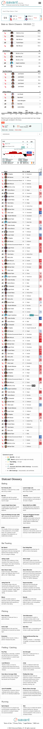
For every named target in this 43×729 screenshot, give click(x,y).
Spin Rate (25, 627)
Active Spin (5, 627)
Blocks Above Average (29, 688)
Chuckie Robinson (12, 215)
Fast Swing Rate (27, 547)
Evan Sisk (20, 104)
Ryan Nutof (20, 97)
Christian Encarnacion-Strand (15, 180)
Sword (11, 464)
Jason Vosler (11, 235)
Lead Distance (6, 663)
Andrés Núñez (21, 107)
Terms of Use (8, 723)
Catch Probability (6, 688)
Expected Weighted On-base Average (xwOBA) (31, 515)
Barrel (13, 459)
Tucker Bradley (11, 225)
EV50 (3, 527)
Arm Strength (26, 652)
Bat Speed (4, 547)
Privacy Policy (18, 723)
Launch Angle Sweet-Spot (9, 505)
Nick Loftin (10, 206)
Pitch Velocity (5, 615)
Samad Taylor (11, 219)
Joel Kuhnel (21, 74)
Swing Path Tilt (6, 583)
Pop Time (4, 652)
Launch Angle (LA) (28, 488)
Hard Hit (12, 457)
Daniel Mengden (22, 100)
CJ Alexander (11, 193)
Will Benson (10, 177)
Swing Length (5, 559)
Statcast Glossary (12, 479)
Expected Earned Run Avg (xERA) (30, 637)
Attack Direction (27, 570)
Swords (25, 597)
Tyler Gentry (19, 66)
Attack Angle (26, 559)
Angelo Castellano (20, 63)
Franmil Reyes (19, 42)
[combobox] (21, 11)
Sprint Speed (5, 706)
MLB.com (36, 723)
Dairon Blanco (11, 190)
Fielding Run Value (28, 674)
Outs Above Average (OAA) (9, 674)
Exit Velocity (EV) (6, 488)
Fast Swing (13, 462)
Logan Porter (11, 196)
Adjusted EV (26, 527)
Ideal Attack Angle (7, 570)
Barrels (4, 495)
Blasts (3, 597)
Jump (24, 663)
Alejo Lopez (10, 212)
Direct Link (5, 130)
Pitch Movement (27, 615)
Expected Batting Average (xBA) (11, 515)
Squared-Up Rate (27, 583)
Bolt (24, 706)
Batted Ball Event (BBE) (29, 505)
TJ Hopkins (10, 174)
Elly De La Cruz (20, 33)
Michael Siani (11, 209)
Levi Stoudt (20, 94)
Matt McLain (19, 39)
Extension (4, 636)
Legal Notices (28, 723)
